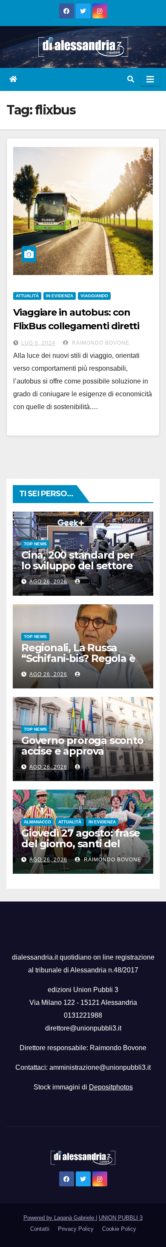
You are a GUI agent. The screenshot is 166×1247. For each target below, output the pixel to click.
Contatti (39, 1229)
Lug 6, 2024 (38, 343)
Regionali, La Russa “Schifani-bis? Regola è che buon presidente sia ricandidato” (81, 663)
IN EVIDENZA (59, 295)
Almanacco (37, 822)
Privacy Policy (76, 1229)
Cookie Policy (119, 1229)
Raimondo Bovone (99, 343)
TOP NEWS (35, 544)
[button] (130, 79)
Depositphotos (111, 1087)
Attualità (27, 295)
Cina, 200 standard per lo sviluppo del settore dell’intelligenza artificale (77, 571)
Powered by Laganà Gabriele (59, 1218)
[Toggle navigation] (150, 79)
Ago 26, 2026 (48, 582)
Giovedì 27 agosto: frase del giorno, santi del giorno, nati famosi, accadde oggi (80, 849)
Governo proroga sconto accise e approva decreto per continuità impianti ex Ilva (82, 756)
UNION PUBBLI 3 (121, 1218)
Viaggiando (94, 295)
